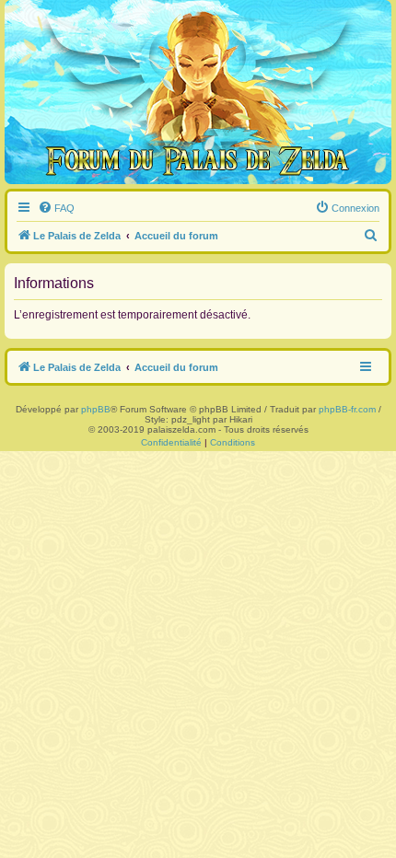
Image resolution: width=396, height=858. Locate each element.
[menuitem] (56, 208)
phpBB (96, 409)
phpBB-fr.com (347, 409)
